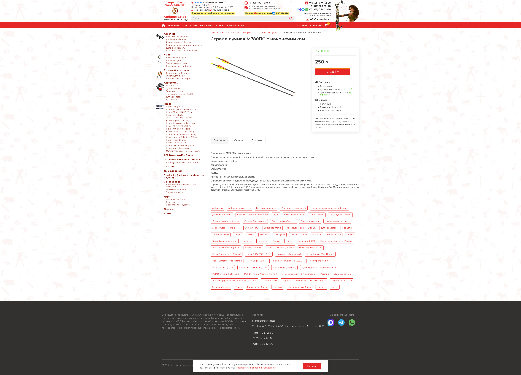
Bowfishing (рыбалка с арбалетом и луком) (184, 176)
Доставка (301, 25)
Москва (198, 2)
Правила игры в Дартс (178, 205)
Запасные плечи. (174, 91)
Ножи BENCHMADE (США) (179, 112)
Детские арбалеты (175, 48)
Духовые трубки (173, 171)
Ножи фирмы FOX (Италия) (180, 131)
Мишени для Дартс (176, 199)
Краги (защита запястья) (224, 241)
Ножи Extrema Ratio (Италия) (181, 134)
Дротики (170, 202)
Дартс (167, 196)
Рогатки (169, 166)
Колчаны (264, 234)
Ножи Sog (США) (174, 107)
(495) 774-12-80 (262, 332)
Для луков (171, 99)
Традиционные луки (177, 63)
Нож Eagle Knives (256, 261)
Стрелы (220, 25)
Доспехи (169, 209)
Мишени (170, 85)
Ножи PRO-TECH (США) (178, 126)
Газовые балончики (176, 189)
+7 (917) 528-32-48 (320, 6)
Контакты (316, 25)
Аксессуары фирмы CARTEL (180, 94)
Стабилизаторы (299, 234)
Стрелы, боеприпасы (176, 70)
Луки (184, 25)
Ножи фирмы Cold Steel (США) (181, 137)
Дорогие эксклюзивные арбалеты (184, 45)
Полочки (317, 234)
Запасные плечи (220, 234)
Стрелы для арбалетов (178, 73)
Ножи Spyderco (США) (177, 120)
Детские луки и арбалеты (179, 66)
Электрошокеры (175, 192)
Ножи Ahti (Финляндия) (178, 129)
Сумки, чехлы (173, 88)
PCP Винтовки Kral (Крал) (178, 155)
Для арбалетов (174, 97)
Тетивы (238, 234)
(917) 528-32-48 (262, 338)
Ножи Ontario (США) (176, 142)
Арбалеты (173, 25)
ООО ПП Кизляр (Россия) (179, 118)
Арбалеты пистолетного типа (181, 50)
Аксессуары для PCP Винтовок (182, 162)
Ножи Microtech (174, 115)
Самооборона (235, 25)
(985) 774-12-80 (262, 343)
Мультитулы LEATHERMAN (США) (183, 151)
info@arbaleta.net (320, 19)
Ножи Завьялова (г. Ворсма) (180, 123)
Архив (167, 213)
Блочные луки (173, 60)
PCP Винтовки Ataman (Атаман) (182, 159)
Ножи (193, 25)
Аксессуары (206, 25)
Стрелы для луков (175, 76)
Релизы (276, 241)
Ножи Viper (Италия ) (177, 140)
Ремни (250, 234)
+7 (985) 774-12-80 (320, 9)
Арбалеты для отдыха (177, 37)
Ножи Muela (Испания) (177, 148)
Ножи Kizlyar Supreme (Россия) (182, 109)
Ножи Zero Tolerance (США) (180, 145)
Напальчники (334, 234)
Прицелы (347, 228)
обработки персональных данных (257, 367)
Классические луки (176, 57)
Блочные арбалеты (176, 39)
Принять (312, 366)
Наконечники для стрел (178, 78)
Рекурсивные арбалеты (178, 42)
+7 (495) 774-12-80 (320, 3)
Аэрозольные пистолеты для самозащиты (181, 185)
